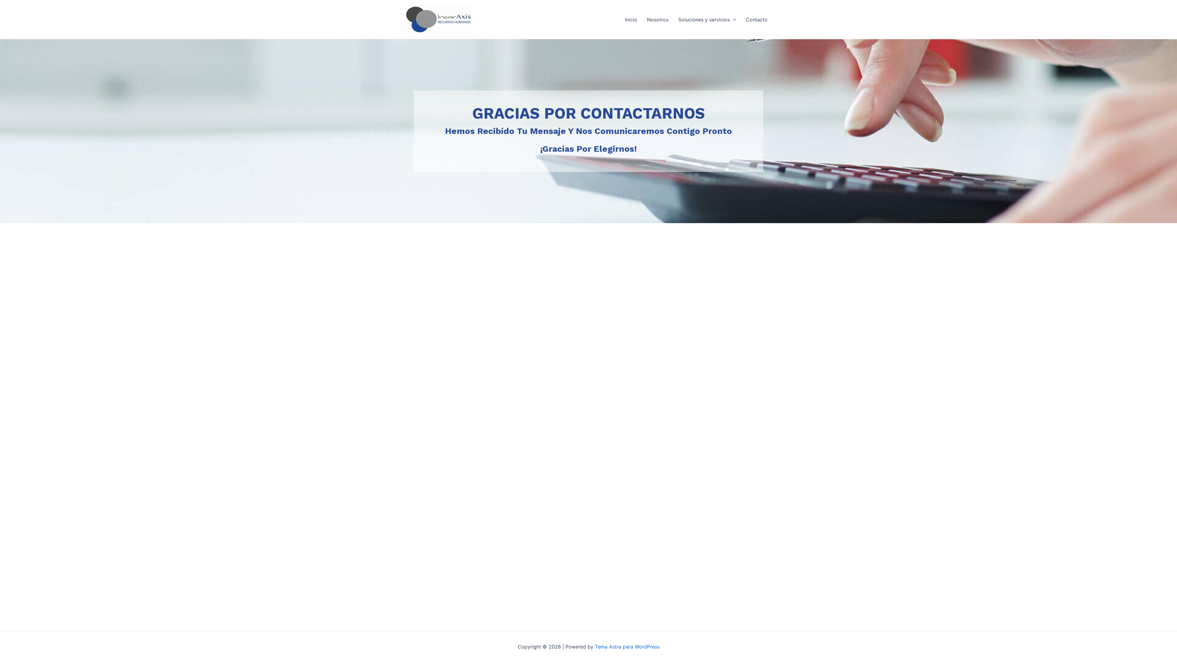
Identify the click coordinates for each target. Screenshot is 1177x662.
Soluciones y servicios (704, 20)
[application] (733, 19)
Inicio (631, 20)
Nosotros (657, 20)
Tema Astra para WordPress (627, 647)
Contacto (757, 20)
